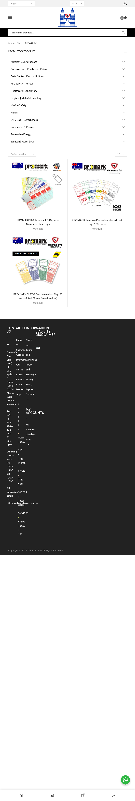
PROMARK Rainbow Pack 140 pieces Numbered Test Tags (38, 221)
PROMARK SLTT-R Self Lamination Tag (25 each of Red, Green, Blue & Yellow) (37, 296)
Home (11, 43)
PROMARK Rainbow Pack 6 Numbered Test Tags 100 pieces (97, 221)
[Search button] (123, 32)
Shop (19, 43)
